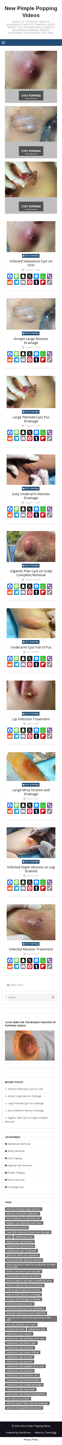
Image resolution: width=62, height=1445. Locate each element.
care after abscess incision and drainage (28, 1232)
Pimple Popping (16, 1172)
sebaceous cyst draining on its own (25, 1338)
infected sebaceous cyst (20, 1303)
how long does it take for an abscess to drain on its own (31, 1265)
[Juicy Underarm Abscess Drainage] (31, 469)
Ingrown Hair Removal (20, 1165)
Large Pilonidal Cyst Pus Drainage (31, 419)
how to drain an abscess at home (25, 1285)
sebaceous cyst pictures (19, 1361)
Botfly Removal (16, 1151)
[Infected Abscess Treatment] (31, 922)
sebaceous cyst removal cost (22, 1375)
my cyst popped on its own (21, 1324)
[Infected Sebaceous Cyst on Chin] (31, 236)
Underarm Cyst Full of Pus (31, 647)
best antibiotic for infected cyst (23, 1218)
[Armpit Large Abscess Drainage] (31, 314)
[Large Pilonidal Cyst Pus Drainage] (31, 392)
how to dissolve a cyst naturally (23, 1271)
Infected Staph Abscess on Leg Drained (31, 869)
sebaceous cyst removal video (23, 1380)
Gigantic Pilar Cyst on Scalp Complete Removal (31, 573)
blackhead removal (17, 1227)
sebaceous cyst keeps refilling (23, 1352)
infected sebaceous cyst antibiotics (25, 1308)
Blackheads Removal (19, 1143)
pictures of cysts (15, 1329)
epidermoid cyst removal (20, 1246)
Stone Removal (16, 1179)
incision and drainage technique (23, 1299)
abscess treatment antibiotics (22, 1213)
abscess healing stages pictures (24, 1209)
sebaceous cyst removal (20, 1370)
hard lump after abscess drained (24, 1260)
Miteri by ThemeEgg (45, 1432)
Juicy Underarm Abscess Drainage (31, 496)
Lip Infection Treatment (31, 719)
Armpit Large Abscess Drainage (31, 340)
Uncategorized (15, 1187)
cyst (9, 1236)
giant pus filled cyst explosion (22, 1255)
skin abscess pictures (18, 1398)
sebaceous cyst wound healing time (26, 1394)
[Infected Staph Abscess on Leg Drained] (31, 842)
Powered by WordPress (18, 1432)
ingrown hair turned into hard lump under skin (29, 1318)
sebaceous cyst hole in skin (21, 1343)
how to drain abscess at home (23, 1276)
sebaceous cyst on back (19, 1356)
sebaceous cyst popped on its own (25, 1366)
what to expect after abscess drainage (27, 1403)
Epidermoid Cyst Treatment (21, 1250)
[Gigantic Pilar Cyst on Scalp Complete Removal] (31, 546)
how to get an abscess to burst (23, 1289)
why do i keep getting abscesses (24, 1407)
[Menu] (3, 42)
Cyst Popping (31, 95)
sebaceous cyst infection (20, 1347)
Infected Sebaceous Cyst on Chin (31, 263)
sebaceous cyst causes (19, 1333)
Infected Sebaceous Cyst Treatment (26, 1313)
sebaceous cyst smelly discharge (24, 1384)
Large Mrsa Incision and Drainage (31, 792)
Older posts (16, 984)
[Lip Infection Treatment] (31, 695)
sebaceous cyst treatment (21, 1389)
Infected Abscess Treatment (31, 949)
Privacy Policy (31, 1439)
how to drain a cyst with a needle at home (29, 1280)
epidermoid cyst (23, 1236)
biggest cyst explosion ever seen (24, 1222)
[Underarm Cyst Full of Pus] (31, 623)
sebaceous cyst (37, 1329)
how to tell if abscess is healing (23, 1294)
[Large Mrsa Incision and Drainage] (31, 766)
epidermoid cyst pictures (20, 1241)
